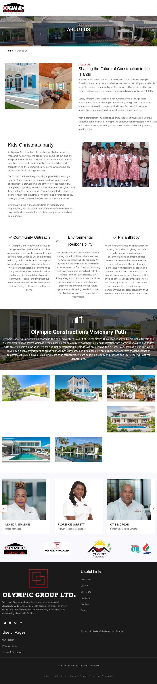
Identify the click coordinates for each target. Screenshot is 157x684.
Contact (85, 604)
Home (9, 50)
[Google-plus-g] (20, 622)
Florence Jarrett (71, 525)
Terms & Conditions (12, 652)
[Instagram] (15, 622)
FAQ (98, 676)
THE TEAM (59, 676)
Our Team (86, 591)
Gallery (84, 585)
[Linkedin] (4, 622)
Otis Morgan (119, 525)
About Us (86, 579)
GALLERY (87, 676)
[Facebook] (10, 622)
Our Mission (8, 639)
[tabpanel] (26, 508)
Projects (85, 598)
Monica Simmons (18, 525)
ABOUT (47, 676)
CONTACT (109, 676)
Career (84, 610)
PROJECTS (73, 676)
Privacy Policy (9, 646)
